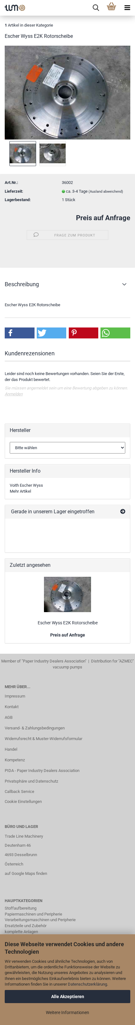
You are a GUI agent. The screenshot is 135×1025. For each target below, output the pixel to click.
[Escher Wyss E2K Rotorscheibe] (67, 92)
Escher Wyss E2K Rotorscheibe (68, 622)
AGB (9, 717)
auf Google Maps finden (26, 873)
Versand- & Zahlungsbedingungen (35, 728)
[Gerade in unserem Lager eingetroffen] (122, 511)
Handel (11, 749)
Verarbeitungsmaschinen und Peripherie (40, 919)
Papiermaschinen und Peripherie (33, 914)
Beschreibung (22, 284)
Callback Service (19, 791)
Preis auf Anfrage (103, 218)
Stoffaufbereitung (20, 908)
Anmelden (14, 394)
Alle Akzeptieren (67, 996)
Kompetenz (15, 760)
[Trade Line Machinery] (12, 8)
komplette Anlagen (21, 931)
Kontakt (12, 706)
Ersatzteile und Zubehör (25, 925)
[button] (20, 332)
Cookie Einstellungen (23, 801)
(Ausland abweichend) (106, 192)
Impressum (15, 696)
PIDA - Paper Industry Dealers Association (42, 770)
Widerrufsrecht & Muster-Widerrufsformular (43, 738)
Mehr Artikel (20, 491)
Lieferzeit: (14, 191)
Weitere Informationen (67, 1012)
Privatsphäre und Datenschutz (31, 781)
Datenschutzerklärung (87, 984)
